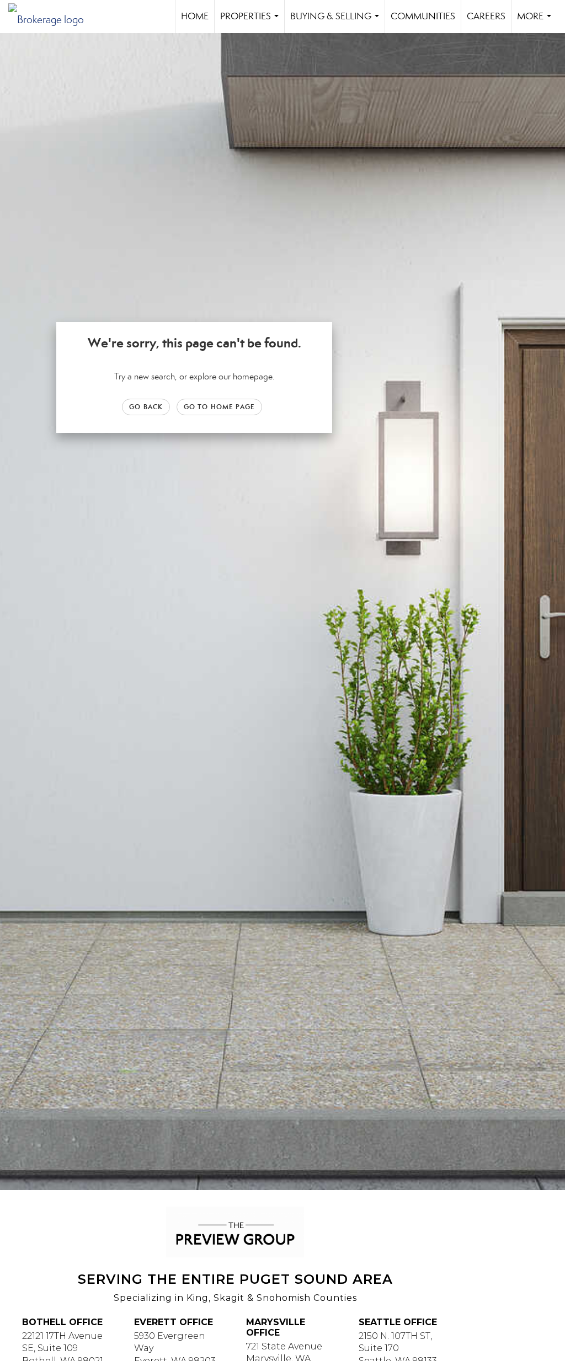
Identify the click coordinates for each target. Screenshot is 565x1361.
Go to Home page (219, 407)
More (536, 21)
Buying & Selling (336, 21)
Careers (486, 16)
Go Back (146, 407)
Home (195, 16)
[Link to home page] (51, 16)
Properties (251, 21)
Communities (423, 16)
